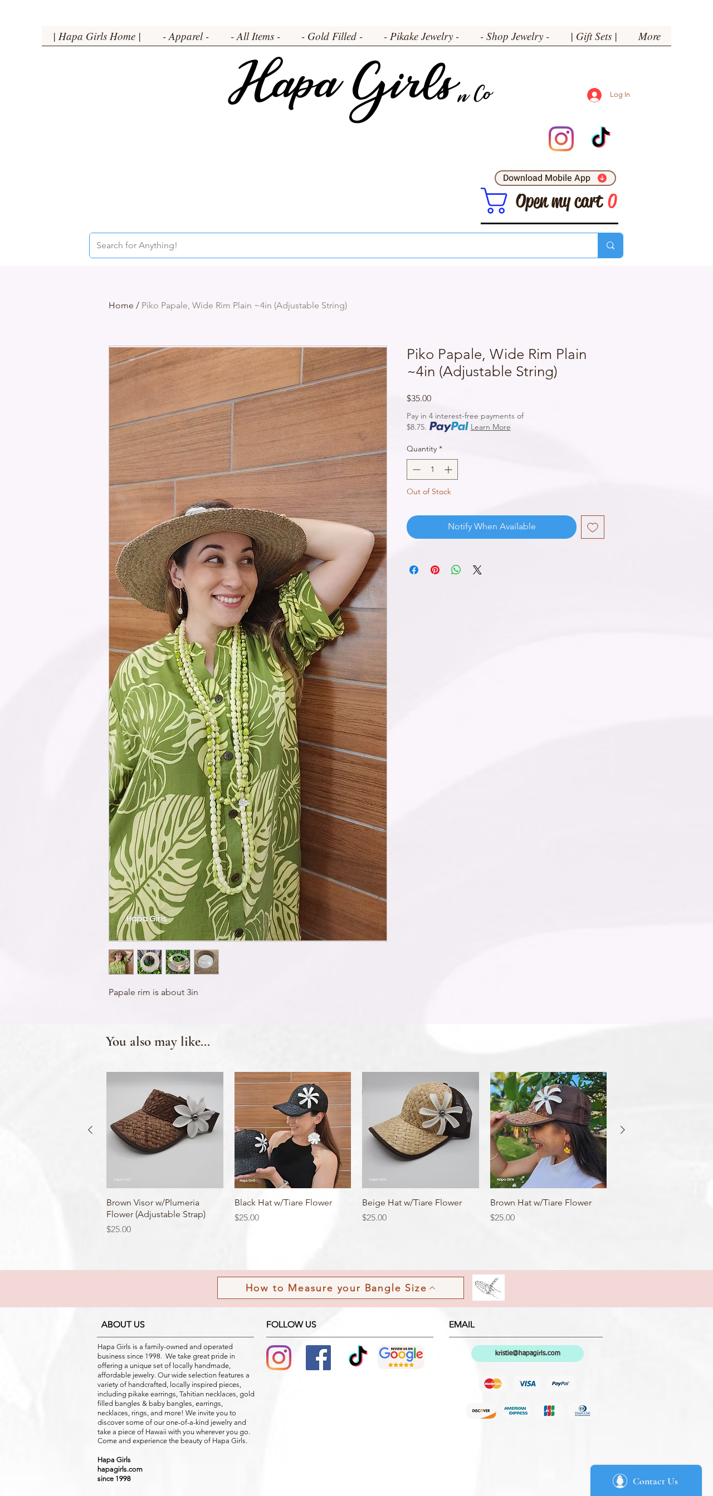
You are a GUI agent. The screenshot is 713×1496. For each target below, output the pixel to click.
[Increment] (449, 469)
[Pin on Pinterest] (435, 570)
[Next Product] (622, 1129)
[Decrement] (415, 469)
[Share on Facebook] (414, 570)
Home (121, 305)
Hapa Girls (340, 89)
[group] (356, 1159)
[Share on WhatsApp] (456, 570)
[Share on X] (477, 570)
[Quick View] (164, 1130)
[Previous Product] (90, 1129)
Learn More (491, 427)
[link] (494, 201)
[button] (185, 39)
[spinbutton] (432, 469)
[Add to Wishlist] (592, 527)
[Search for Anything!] (610, 245)
